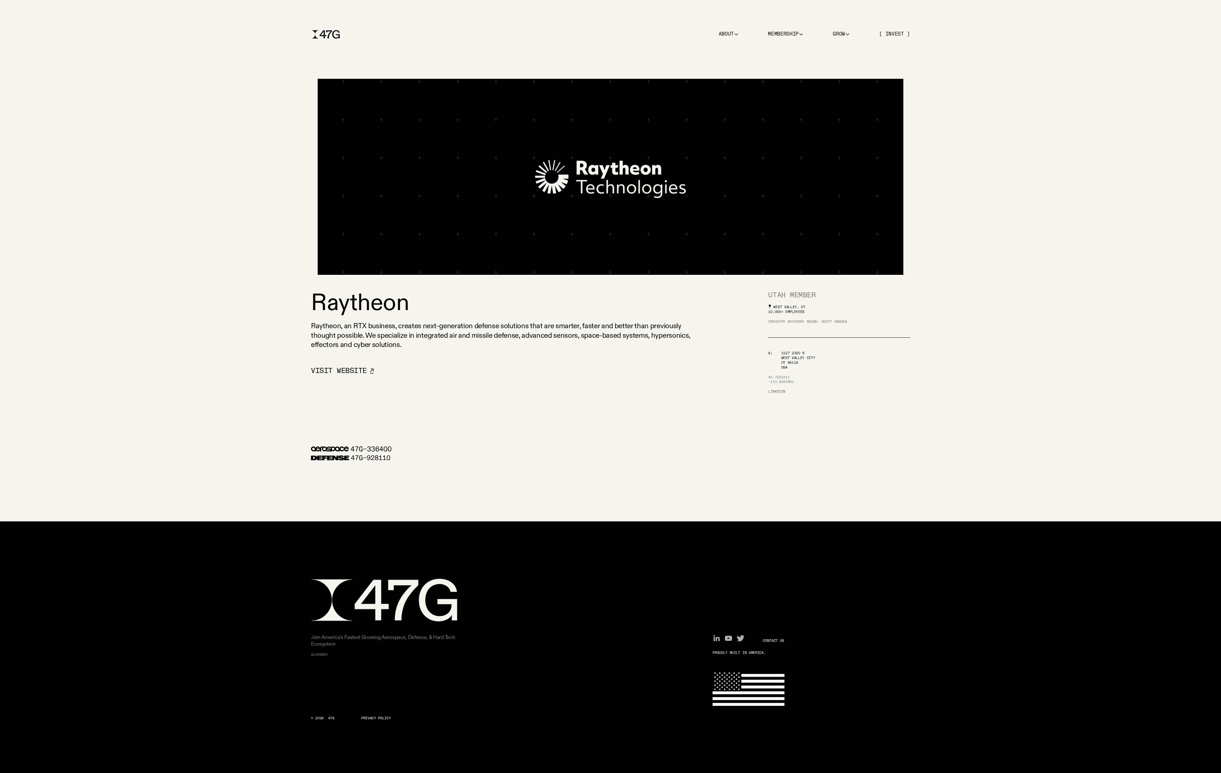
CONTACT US (773, 641)
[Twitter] (740, 638)
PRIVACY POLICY (376, 718)
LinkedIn (776, 392)
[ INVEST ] (894, 34)
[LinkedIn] (716, 638)
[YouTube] (728, 638)
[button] (729, 34)
